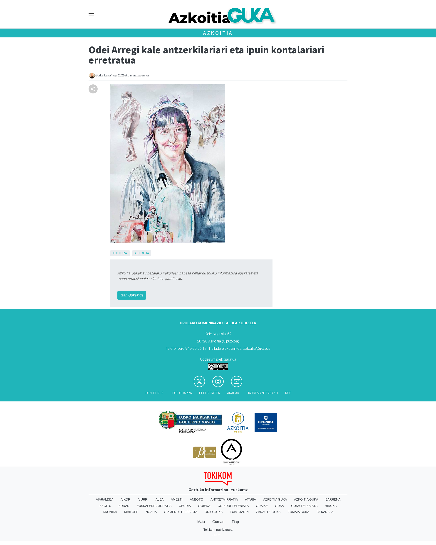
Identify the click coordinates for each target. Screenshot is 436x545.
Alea (160, 499)
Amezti (177, 499)
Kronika (110, 512)
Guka (279, 506)
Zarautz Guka (268, 512)
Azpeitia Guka (275, 499)
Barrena (332, 499)
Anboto (196, 499)
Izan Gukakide (131, 295)
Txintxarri (239, 512)
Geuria (185, 506)
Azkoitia (218, 33)
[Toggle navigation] (91, 15)
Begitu (105, 506)
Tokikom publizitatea (218, 529)
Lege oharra (181, 393)
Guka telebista (304, 506)
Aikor (125, 499)
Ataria (250, 499)
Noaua (151, 512)
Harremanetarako (262, 393)
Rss (288, 393)
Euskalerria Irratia (154, 506)
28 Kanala (325, 512)
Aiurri (143, 499)
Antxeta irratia (224, 499)
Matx (201, 522)
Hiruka (331, 506)
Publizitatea (209, 393)
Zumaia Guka (298, 512)
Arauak (233, 393)
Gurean (218, 522)
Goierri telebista (233, 506)
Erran (124, 506)
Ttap (235, 522)
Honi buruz (154, 393)
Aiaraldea (104, 499)
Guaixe (262, 506)
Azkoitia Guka (306, 499)
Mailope (131, 512)
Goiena (204, 506)
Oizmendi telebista (180, 512)
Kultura (119, 253)
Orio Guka (214, 512)
